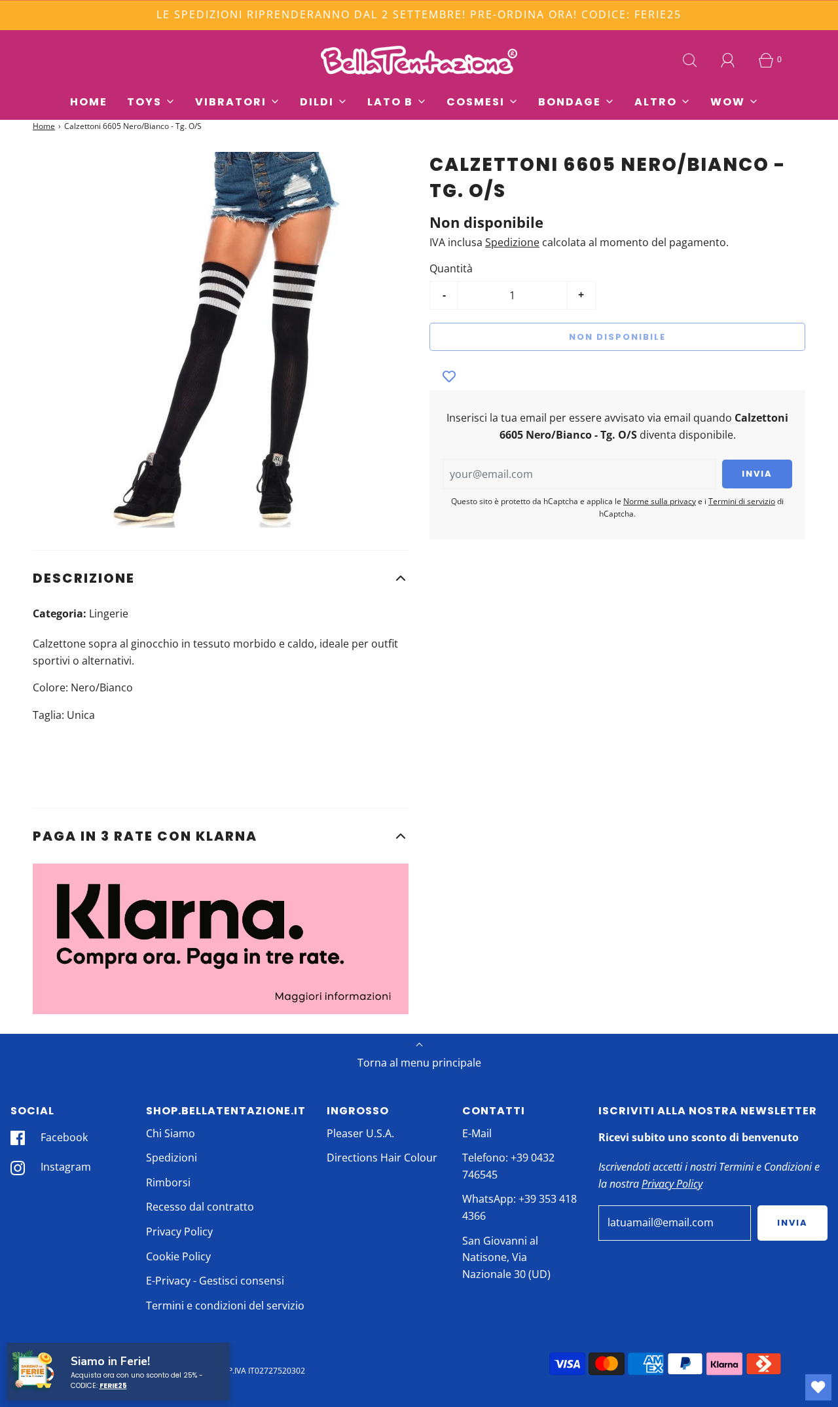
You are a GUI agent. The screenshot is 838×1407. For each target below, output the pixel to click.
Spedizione (512, 242)
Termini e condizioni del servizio (225, 1305)
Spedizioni (171, 1157)
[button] (221, 578)
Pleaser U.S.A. (360, 1133)
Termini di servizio (741, 501)
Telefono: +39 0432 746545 (508, 1166)
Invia (792, 1222)
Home (88, 101)
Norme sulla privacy (659, 501)
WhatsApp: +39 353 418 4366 (519, 1207)
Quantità (451, 268)
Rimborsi (168, 1182)
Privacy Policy (179, 1231)
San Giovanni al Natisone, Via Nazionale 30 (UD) (506, 1257)
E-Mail (477, 1133)
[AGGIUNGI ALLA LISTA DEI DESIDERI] (449, 377)
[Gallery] (221, 340)
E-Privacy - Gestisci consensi (215, 1280)
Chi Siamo (170, 1133)
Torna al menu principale (419, 1062)
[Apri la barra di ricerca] (690, 60)
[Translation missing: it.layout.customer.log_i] (728, 60)
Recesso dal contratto (200, 1206)
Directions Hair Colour (382, 1157)
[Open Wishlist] (818, 1387)
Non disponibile (617, 337)
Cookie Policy (178, 1256)
